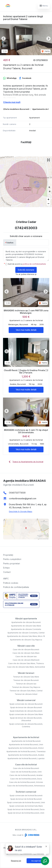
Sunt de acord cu (27, 264)
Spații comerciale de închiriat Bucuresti (26, 795)
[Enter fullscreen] (48, 160)
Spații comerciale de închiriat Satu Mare (26, 806)
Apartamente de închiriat (26, 737)
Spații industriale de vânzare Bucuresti (26, 711)
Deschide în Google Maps (20, 511)
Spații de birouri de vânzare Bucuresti (26, 707)
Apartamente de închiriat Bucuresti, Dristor (26, 748)
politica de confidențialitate (34, 264)
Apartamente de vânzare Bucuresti (26, 622)
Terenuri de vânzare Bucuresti (26, 680)
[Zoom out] (48, 203)
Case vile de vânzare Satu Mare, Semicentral (26, 667)
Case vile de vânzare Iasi (26, 656)
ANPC (6, 578)
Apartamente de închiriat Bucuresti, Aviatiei (26, 755)
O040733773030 (17, 492)
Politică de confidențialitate (16, 587)
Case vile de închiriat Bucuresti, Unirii (26, 772)
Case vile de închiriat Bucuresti (26, 768)
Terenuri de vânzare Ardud (26, 694)
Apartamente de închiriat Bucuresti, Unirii (26, 744)
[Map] (26, 181)
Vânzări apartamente (26, 618)
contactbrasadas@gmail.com (22, 498)
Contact (7, 572)
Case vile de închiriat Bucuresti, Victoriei (26, 782)
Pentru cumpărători (12, 559)
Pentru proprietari (11, 563)
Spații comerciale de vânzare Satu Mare (26, 714)
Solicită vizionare (26, 269)
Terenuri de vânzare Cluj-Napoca (26, 687)
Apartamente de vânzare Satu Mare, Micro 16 (26, 636)
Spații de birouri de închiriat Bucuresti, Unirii (26, 813)
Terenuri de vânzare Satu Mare (26, 677)
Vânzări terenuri (26, 673)
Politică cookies (10, 583)
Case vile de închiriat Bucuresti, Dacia (26, 779)
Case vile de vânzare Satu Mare (26, 653)
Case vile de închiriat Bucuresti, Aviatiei (26, 775)
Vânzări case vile (26, 646)
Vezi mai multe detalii (26, 329)
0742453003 (26, 228)
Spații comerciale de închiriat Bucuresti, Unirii (26, 802)
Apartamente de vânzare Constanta (26, 629)
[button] (3, 38)
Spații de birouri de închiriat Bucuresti (26, 799)
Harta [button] (47, 51)
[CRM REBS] (31, 835)
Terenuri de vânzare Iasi (26, 684)
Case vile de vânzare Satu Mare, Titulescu (26, 663)
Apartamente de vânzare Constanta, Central (26, 633)
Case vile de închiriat (26, 764)
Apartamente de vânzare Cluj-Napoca (26, 640)
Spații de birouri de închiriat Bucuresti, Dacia (26, 809)
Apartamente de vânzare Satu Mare (26, 626)
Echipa (6, 567)
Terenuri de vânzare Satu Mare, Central (26, 691)
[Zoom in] (48, 199)
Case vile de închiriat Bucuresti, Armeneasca (26, 786)
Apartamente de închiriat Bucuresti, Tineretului (25, 751)
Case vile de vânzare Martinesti (26, 660)
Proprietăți (8, 555)
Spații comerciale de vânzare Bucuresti (26, 704)
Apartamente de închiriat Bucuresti (26, 741)
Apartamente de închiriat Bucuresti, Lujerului (26, 758)
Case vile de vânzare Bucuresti (26, 649)
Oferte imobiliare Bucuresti (16, 109)
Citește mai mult (11, 102)
